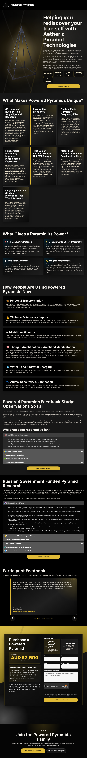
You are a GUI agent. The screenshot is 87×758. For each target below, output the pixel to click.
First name (46, 656)
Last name (64, 656)
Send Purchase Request (61, 700)
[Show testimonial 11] (47, 618)
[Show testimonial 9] (44, 618)
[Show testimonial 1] (34, 618)
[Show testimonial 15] (52, 618)
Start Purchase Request (43, 468)
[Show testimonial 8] (43, 618)
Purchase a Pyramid (63, 86)
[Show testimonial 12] (48, 618)
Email (45, 663)
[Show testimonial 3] (37, 618)
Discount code (65, 663)
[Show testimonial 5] (39, 618)
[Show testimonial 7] (42, 618)
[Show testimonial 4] (38, 618)
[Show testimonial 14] (51, 618)
